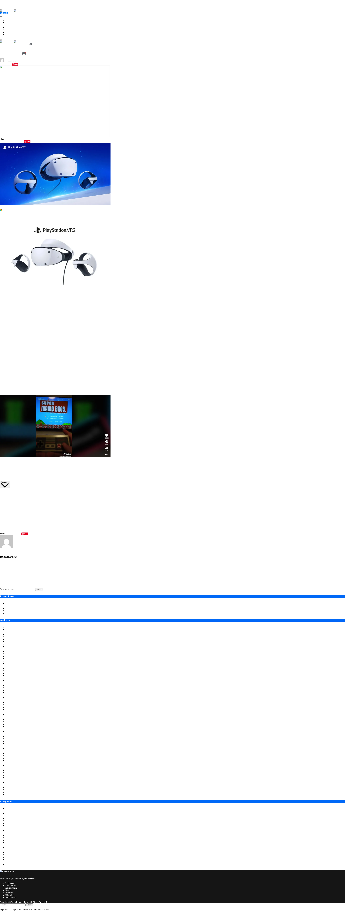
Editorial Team (11, 62)
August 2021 (10, 770)
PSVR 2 (25, 290)
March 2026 (10, 637)
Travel (8, 867)
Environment (10, 22)
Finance (8, 833)
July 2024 (9, 685)
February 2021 (11, 785)
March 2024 (10, 695)
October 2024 (11, 678)
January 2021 (11, 787)
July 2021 (9, 773)
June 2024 (9, 688)
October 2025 (11, 649)
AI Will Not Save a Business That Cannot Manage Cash (29, 611)
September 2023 (12, 709)
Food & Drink (11, 835)
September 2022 (12, 739)
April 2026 (10, 634)
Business (9, 30)
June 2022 (9, 746)
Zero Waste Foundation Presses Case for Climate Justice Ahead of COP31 (36, 608)
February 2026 (11, 639)
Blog (7, 813)
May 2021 (9, 777)
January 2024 (11, 700)
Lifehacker (124, 462)
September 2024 (12, 680)
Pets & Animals (12, 857)
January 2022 (11, 758)
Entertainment (11, 25)
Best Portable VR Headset (90, 348)
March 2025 (10, 666)
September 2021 (12, 768)
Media (8, 850)
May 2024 (9, 690)
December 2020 (12, 790)
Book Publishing (12, 816)
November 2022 (12, 734)
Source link (5, 493)
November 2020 (12, 792)
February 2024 (11, 697)
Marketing (9, 847)
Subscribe (4, 13)
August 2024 (10, 683)
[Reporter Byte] (14, 10)
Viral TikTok (106, 462)
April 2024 (10, 692)
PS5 (97, 290)
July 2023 (9, 714)
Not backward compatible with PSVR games (103, 360)
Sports (8, 862)
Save (16, 64)
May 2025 (9, 661)
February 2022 (11, 756)
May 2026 (9, 632)
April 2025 (10, 663)
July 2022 (9, 743)
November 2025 (12, 646)
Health (8, 27)
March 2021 (10, 782)
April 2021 (10, 780)
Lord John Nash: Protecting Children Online (24, 613)
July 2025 (9, 656)
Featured (9, 830)
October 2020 (11, 794)
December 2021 (12, 760)
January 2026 (11, 641)
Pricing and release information (140, 290)
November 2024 (12, 675)
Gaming (8, 838)
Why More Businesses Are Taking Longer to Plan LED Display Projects (36, 606)
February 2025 (11, 668)
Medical (8, 852)
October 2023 (11, 707)
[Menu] (1, 16)
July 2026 (9, 627)
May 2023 (9, 719)
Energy (8, 823)
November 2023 (12, 705)
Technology (10, 20)
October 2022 (11, 736)
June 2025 (9, 658)
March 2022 (10, 753)
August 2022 (10, 741)
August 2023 (10, 712)
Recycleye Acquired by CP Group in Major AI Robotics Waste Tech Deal (29, 563)
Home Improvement (14, 842)
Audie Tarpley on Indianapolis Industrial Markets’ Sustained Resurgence (36, 603)
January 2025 (11, 671)
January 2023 (11, 729)
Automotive (10, 811)
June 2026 (9, 629)
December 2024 (12, 673)
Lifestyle (9, 845)
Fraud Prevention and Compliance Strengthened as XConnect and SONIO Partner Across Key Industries (43, 573)
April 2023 (10, 722)
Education (9, 32)
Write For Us (10, 34)
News (7, 855)
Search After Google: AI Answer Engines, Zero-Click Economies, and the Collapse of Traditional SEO (41, 582)
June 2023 (9, 717)
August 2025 (10, 654)
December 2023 (12, 702)
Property (9, 859)
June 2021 (9, 775)
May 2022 (9, 748)
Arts (7, 808)
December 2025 (12, 644)
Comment (5, 482)
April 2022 (10, 751)
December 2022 (12, 731)
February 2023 (11, 726)
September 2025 (12, 651)
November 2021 (12, 763)
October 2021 (11, 765)
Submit (29, 905)
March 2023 (10, 724)
